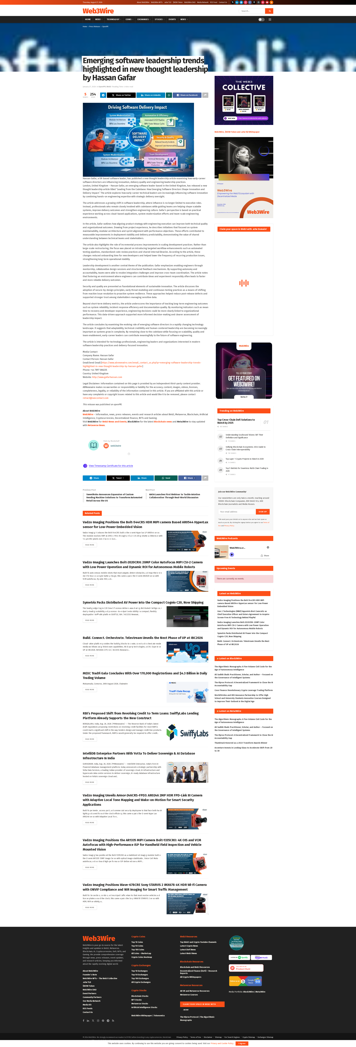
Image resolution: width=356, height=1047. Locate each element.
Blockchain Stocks (139, 996)
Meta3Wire (260, 992)
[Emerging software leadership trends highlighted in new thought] (138, 139)
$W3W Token (178, 2)
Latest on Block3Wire (230, 658)
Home (88, 19)
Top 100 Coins (137, 949)
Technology (113, 19)
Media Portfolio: (236, 992)
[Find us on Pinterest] (263, 2)
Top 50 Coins (137, 946)
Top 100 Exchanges (140, 978)
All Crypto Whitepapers (190, 977)
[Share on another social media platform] (205, 95)
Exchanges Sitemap (265, 1037)
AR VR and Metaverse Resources (195, 991)
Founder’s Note (90, 975)
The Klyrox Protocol (189, 1017)
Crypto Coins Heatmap (141, 957)
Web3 (98, 19)
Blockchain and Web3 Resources (195, 967)
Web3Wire (98, 11)
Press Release (94, 27)
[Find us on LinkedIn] (237, 2)
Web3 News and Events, (114, 421)
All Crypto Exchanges (141, 982)
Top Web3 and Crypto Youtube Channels (198, 942)
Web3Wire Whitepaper (141, 1015)
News (183, 19)
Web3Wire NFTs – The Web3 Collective (100, 978)
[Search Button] (269, 11)
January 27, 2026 (89, 87)
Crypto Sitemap (249, 1037)
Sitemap (218, 1037)
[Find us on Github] (258, 2)
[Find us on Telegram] (241, 2)
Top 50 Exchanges (139, 975)
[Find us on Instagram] (245, 2)
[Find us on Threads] (254, 2)
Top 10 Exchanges (139, 971)
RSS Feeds (87, 1008)
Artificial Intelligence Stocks (144, 1007)
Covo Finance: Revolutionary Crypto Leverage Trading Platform (244, 690)
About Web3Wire (143, 2)
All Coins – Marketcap (141, 953)
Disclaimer (208, 1037)
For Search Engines (232, 1037)
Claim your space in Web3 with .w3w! (199, 1005)
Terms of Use (195, 1037)
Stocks (159, 19)
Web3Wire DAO (190, 2)
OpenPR (105, 27)
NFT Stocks (136, 1000)
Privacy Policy (182, 1037)
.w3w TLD (167, 2)
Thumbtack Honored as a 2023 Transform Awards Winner (241, 743)
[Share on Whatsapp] (169, 95)
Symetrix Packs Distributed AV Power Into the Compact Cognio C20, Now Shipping (143, 602)
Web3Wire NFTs (157, 2)
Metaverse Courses (189, 995)
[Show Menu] (270, 19)
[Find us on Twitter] (232, 2)
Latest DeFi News (188, 949)
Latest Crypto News (189, 946)
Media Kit (87, 1005)
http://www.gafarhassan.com (107, 377)
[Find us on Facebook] (250, 2)
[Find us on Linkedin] (88, 1021)
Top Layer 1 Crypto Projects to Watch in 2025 (245, 459)
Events (172, 19)
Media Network (202, 2)
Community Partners (92, 997)
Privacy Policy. (229, 526)
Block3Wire (248, 992)
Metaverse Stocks (139, 1003)
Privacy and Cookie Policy (222, 1043)
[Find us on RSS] (271, 2)
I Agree (242, 1043)
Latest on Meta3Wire (230, 711)
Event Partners (89, 993)
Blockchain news (163, 421)
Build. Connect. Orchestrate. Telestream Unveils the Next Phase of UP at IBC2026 (143, 638)
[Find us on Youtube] (267, 2)
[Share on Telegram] (103, 95)
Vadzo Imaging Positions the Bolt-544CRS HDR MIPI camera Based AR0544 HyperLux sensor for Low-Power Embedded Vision (242, 603)
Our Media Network (91, 1001)
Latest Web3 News (188, 953)
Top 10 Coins (137, 942)
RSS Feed (213, 2)
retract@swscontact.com (95, 398)
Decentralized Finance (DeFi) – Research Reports (198, 972)
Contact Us (223, 2)
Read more (91, 545)
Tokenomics (159, 1015)
